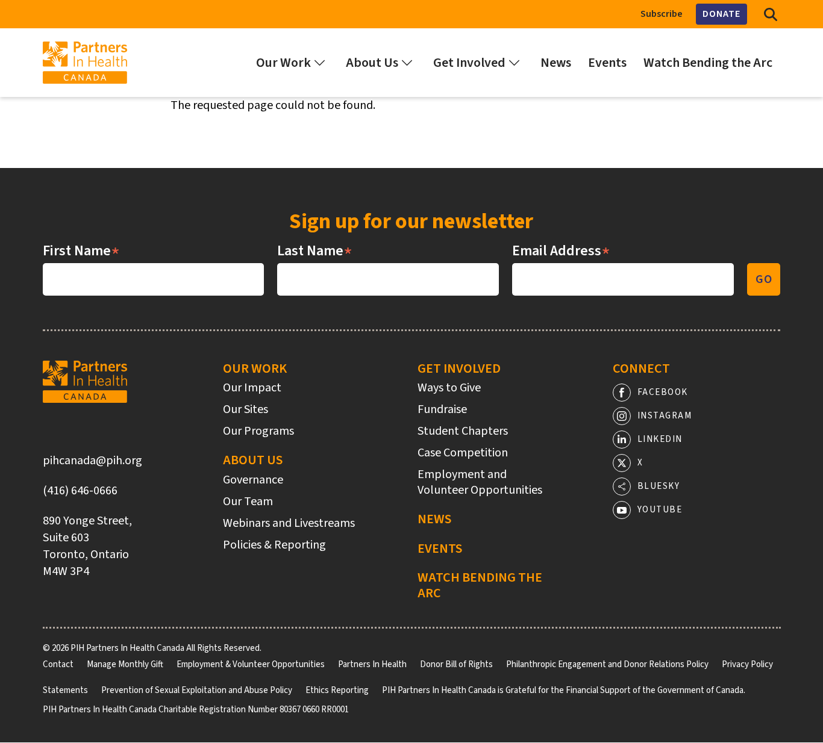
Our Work (255, 368)
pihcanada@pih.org (92, 460)
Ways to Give (449, 388)
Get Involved (459, 368)
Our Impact (252, 388)
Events (440, 548)
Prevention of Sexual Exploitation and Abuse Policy (196, 690)
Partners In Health (372, 664)
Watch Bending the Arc (480, 586)
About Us (253, 460)
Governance (253, 480)
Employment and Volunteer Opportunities (480, 482)
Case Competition (463, 453)
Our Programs (258, 431)
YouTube (660, 509)
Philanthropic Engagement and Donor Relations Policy (607, 664)
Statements (65, 690)
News (434, 519)
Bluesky (658, 486)
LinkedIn (660, 439)
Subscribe (661, 13)
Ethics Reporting (337, 690)
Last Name (314, 251)
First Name (81, 251)
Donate (721, 13)
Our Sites (245, 409)
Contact (58, 664)
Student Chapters (463, 431)
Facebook (662, 392)
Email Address (561, 251)
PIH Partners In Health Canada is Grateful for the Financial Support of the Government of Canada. (563, 690)
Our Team (248, 501)
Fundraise (442, 409)
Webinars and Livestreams (289, 523)
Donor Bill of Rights (456, 664)
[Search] (770, 14)
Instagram (664, 415)
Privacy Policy (747, 664)
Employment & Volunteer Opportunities (251, 664)
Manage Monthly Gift (125, 664)
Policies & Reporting (274, 545)
